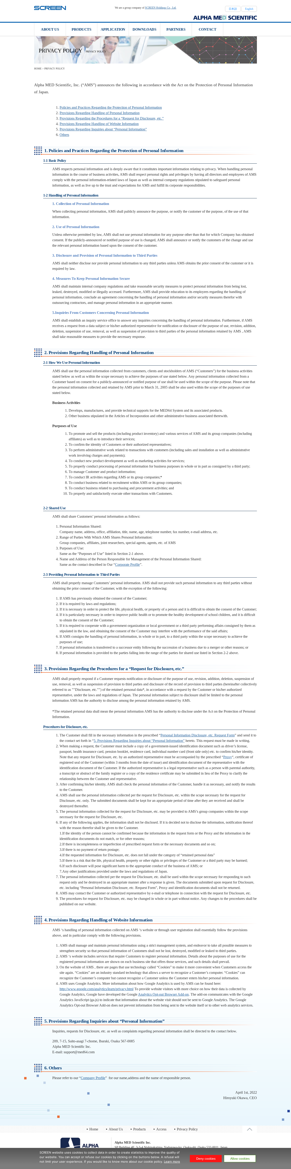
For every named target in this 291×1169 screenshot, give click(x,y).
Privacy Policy (187, 1129)
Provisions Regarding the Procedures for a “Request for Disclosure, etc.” (112, 118)
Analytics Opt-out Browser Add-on (163, 994)
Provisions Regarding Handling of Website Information (99, 124)
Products (139, 1129)
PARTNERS (175, 29)
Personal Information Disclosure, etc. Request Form (198, 735)
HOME (38, 68)
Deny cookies (206, 1158)
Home (93, 1129)
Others (64, 135)
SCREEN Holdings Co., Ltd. (160, 7)
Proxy (227, 757)
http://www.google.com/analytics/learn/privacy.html (96, 989)
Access (161, 1129)
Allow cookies (240, 1158)
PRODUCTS (81, 29)
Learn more (172, 1161)
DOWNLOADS (144, 29)
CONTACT (207, 29)
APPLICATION (113, 29)
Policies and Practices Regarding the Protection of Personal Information (111, 107)
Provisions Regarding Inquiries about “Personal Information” (103, 129)
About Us (116, 1129)
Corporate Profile (127, 564)
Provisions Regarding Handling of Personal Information (100, 113)
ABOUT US (50, 29)
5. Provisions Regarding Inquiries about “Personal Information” (139, 741)
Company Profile (93, 1078)
